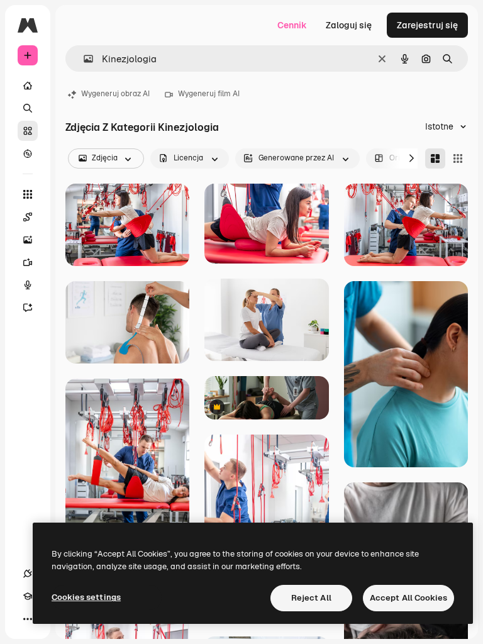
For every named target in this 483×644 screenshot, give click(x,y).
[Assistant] (28, 307)
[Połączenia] (28, 574)
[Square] (458, 158)
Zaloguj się (349, 25)
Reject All (311, 597)
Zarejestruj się (427, 25)
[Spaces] (28, 217)
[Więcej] (28, 619)
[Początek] (28, 85)
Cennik (292, 25)
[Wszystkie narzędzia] (28, 194)
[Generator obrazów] (28, 240)
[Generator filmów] (28, 262)
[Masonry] (435, 158)
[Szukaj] (28, 108)
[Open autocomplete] (83, 59)
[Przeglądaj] (28, 153)
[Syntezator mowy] (28, 285)
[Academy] (28, 596)
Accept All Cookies (408, 597)
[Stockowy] (28, 131)
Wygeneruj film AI (209, 94)
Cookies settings (86, 597)
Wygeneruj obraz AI (115, 94)
